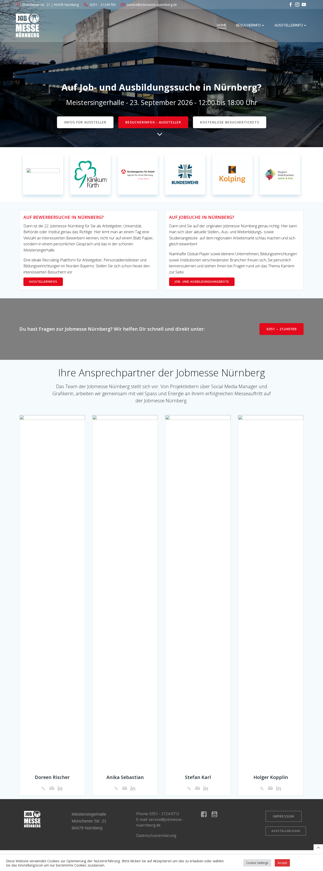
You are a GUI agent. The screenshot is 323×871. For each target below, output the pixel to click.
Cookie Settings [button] (257, 863)
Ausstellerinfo (289, 25)
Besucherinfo (248, 25)
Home (222, 25)
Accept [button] (282, 863)
